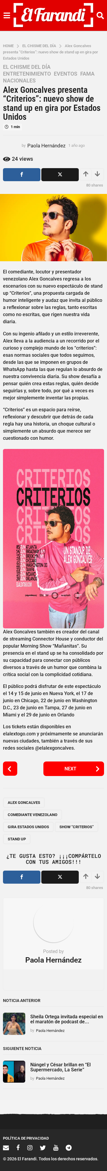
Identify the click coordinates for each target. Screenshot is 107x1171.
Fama (87, 74)
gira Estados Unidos (28, 827)
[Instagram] (29, 1148)
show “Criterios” (76, 827)
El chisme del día (27, 67)
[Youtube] (55, 1148)
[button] (6, 15)
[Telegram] (69, 1148)
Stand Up (17, 839)
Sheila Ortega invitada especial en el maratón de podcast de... (66, 1019)
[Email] (6, 1148)
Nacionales (19, 81)
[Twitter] (43, 1148)
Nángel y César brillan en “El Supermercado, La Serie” (60, 1067)
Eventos (65, 74)
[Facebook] (18, 1148)
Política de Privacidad (26, 1138)
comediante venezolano (32, 814)
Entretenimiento (27, 74)
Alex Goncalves (24, 802)
